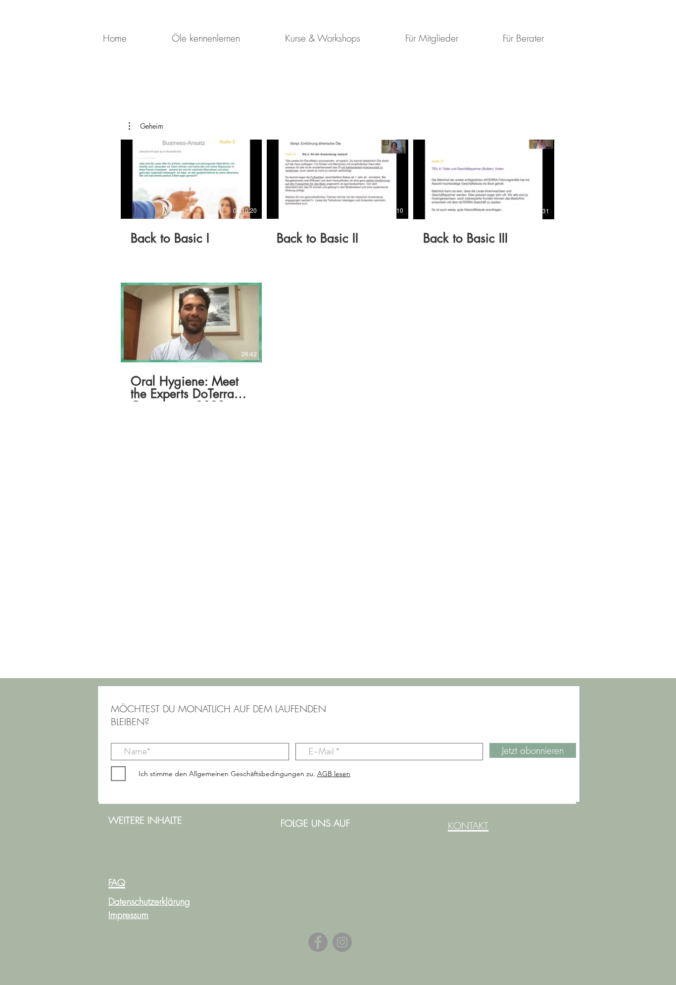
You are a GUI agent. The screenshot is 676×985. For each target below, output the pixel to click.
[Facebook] (318, 942)
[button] (146, 126)
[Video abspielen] (191, 179)
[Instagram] (342, 942)
